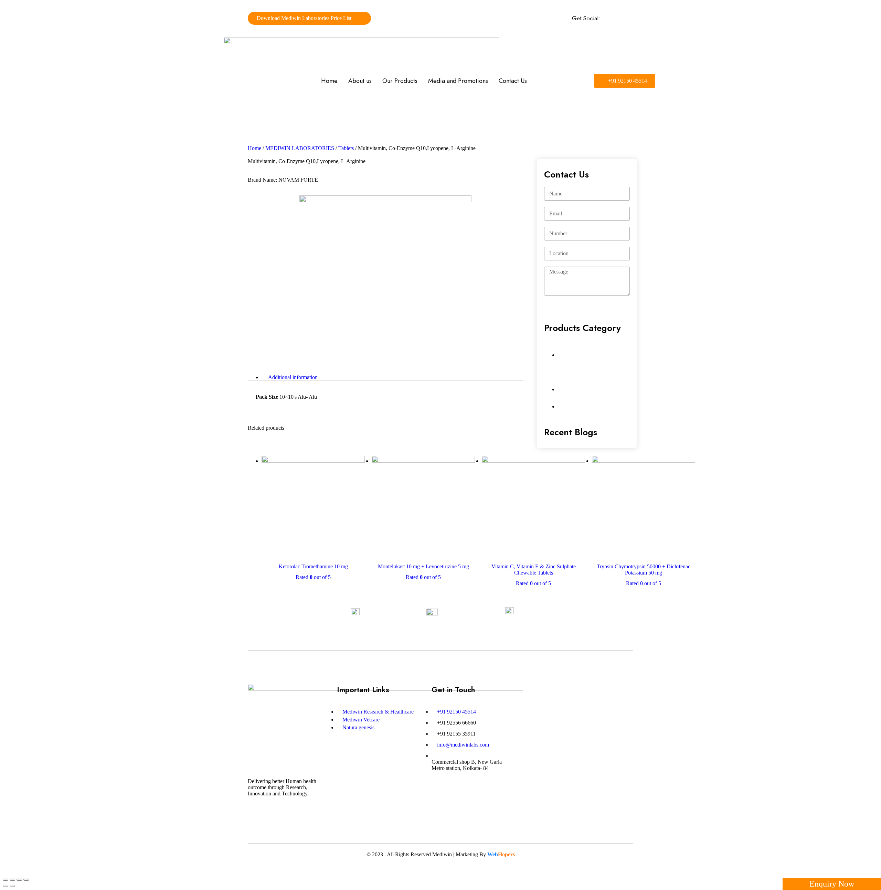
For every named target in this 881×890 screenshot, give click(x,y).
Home (329, 80)
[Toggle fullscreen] (19, 880)
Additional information (293, 377)
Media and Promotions (458, 80)
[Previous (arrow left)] (5, 886)
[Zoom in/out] (26, 880)
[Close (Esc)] (5, 880)
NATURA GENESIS (586, 406)
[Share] (12, 880)
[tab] (392, 377)
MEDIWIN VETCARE (590, 389)
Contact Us (513, 80)
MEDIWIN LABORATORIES (299, 148)
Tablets (346, 148)
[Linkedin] (618, 18)
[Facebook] (607, 18)
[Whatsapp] (629, 18)
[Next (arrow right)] (12, 886)
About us (360, 80)
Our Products (399, 80)
